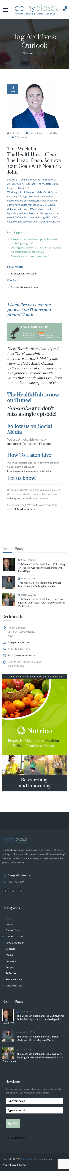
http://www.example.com (22, 655)
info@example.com (19, 642)
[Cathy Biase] (34, 9)
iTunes (36, 310)
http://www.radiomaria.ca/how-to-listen (29, 470)
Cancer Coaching (15, 936)
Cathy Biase (15, 133)
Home (29, 53)
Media (9, 954)
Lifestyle (10, 948)
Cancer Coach (13, 930)
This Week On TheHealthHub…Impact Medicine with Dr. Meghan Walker (39, 584)
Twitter (27, 443)
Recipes (10, 967)
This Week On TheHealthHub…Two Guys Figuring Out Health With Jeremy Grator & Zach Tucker (41, 602)
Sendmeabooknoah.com (24, 287)
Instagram (14, 443)
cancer (9, 924)
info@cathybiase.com (19, 875)
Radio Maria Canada (37, 363)
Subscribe (19, 408)
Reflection (11, 973)
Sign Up (13, 1123)
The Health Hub (50, 133)
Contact (23, 1164)
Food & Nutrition (15, 942)
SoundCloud (19, 314)
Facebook (45, 443)
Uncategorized (14, 985)
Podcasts (38, 133)
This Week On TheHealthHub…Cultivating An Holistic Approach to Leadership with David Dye (41, 567)
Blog (31, 133)
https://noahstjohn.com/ (24, 273)
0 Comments (21, 137)
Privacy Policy (9, 1164)
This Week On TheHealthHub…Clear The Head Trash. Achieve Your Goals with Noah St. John (34, 160)
